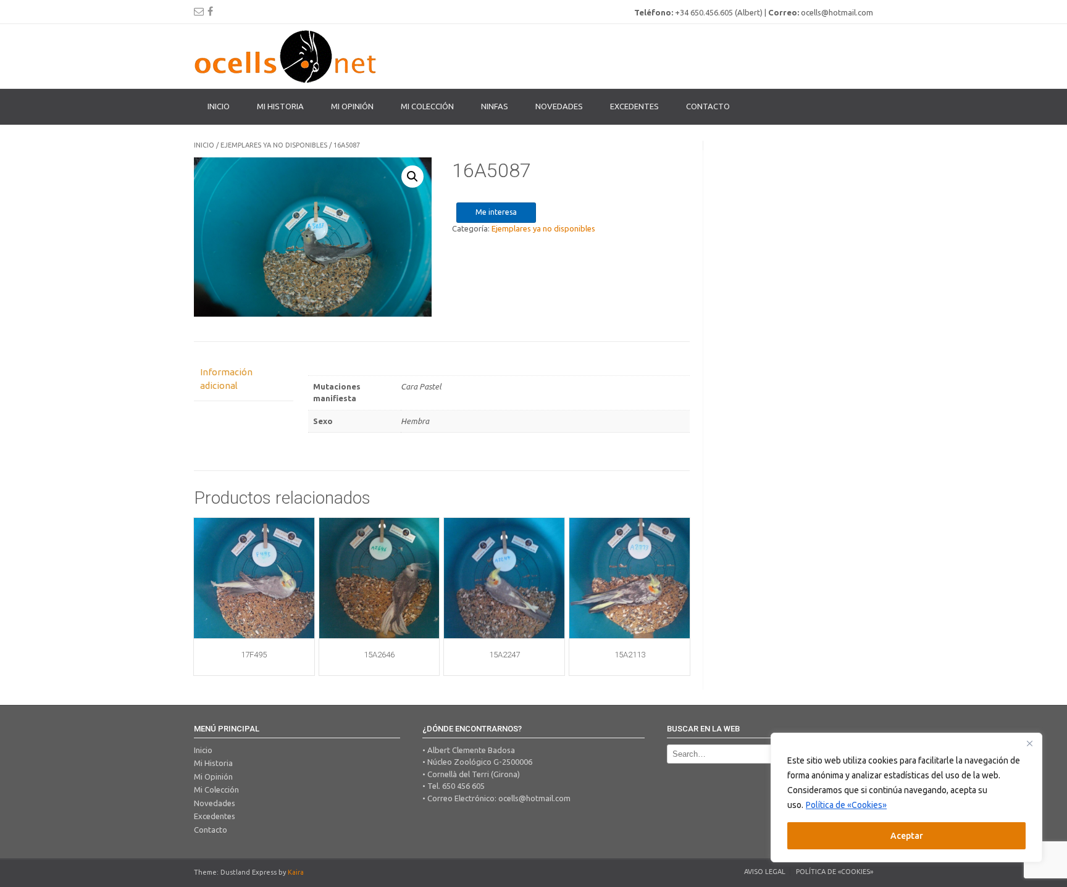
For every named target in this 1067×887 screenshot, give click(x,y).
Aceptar (906, 836)
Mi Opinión (352, 106)
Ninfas (494, 106)
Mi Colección (216, 789)
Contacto (708, 106)
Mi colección (427, 106)
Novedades (559, 106)
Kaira (296, 872)
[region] (906, 797)
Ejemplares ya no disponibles (273, 145)
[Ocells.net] (286, 56)
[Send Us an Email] (199, 11)
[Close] (1029, 743)
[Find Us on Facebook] (210, 11)
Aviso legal (764, 871)
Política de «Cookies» (846, 805)
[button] (412, 176)
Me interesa (496, 212)
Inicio (218, 106)
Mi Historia (280, 106)
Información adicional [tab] (226, 379)
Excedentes (634, 106)
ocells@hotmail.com (534, 798)
